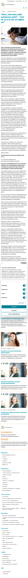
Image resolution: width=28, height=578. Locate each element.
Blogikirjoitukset (11, 11)
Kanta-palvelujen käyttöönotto (10, 564)
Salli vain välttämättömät (14, 314)
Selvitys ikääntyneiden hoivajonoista (11, 498)
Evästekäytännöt (6, 571)
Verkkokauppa (10, 1)
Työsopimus (5, 484)
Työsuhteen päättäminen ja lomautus (11, 488)
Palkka (4, 476)
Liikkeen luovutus (6, 474)
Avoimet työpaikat (6, 548)
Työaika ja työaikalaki (8, 480)
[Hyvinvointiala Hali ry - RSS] (7, 439)
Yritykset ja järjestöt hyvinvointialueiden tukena (13, 518)
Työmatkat (4, 482)
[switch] (25, 290)
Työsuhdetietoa (5, 468)
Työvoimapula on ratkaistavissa (10, 520)
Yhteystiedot (19, 1)
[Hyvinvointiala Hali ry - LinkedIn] (4, 439)
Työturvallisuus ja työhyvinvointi (11, 472)
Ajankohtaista (4, 452)
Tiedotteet (5, 458)
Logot (3, 540)
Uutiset (4, 456)
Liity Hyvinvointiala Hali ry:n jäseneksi (12, 536)
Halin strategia (6, 532)
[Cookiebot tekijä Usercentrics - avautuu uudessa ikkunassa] (21, 263)
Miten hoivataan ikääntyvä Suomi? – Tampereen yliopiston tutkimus (13, 509)
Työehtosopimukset (6, 470)
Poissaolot (5, 478)
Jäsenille (3, 552)
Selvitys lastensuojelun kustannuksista (12, 502)
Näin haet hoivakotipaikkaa (9, 515)
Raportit (4, 506)
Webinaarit (5, 464)
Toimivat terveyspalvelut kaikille (11, 522)
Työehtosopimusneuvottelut (8, 455)
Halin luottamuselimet (7, 538)
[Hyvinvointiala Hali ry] (8, 4)
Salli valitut (14, 310)
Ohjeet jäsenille (6, 562)
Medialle (4, 546)
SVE (26, 1)
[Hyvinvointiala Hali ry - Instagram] (2, 439)
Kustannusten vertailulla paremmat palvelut (13, 524)
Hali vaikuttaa (4, 513)
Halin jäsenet (5, 534)
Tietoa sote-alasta (5, 494)
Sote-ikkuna (5, 496)
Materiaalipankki (6, 490)
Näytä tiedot (21, 302)
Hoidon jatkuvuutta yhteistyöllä (10, 504)
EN (23, 1)
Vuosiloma (4, 486)
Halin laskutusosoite (7, 542)
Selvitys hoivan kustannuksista (10, 500)
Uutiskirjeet (5, 558)
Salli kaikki (14, 306)
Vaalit (2, 568)
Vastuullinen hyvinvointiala (9, 544)
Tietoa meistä (4, 528)
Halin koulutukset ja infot (9, 560)
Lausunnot (4, 460)
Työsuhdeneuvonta (6, 554)
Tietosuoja (5, 573)
